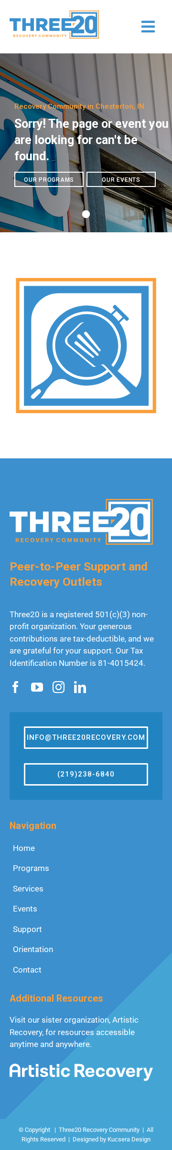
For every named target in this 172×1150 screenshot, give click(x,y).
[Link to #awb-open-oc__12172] (148, 26)
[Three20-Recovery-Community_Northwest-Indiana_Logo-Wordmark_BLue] (54, 14)
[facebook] (16, 687)
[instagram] (58, 687)
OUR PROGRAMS (49, 179)
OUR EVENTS (121, 179)
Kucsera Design (129, 1139)
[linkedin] (80, 687)
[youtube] (37, 687)
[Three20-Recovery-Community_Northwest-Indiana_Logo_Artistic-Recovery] (81, 1067)
